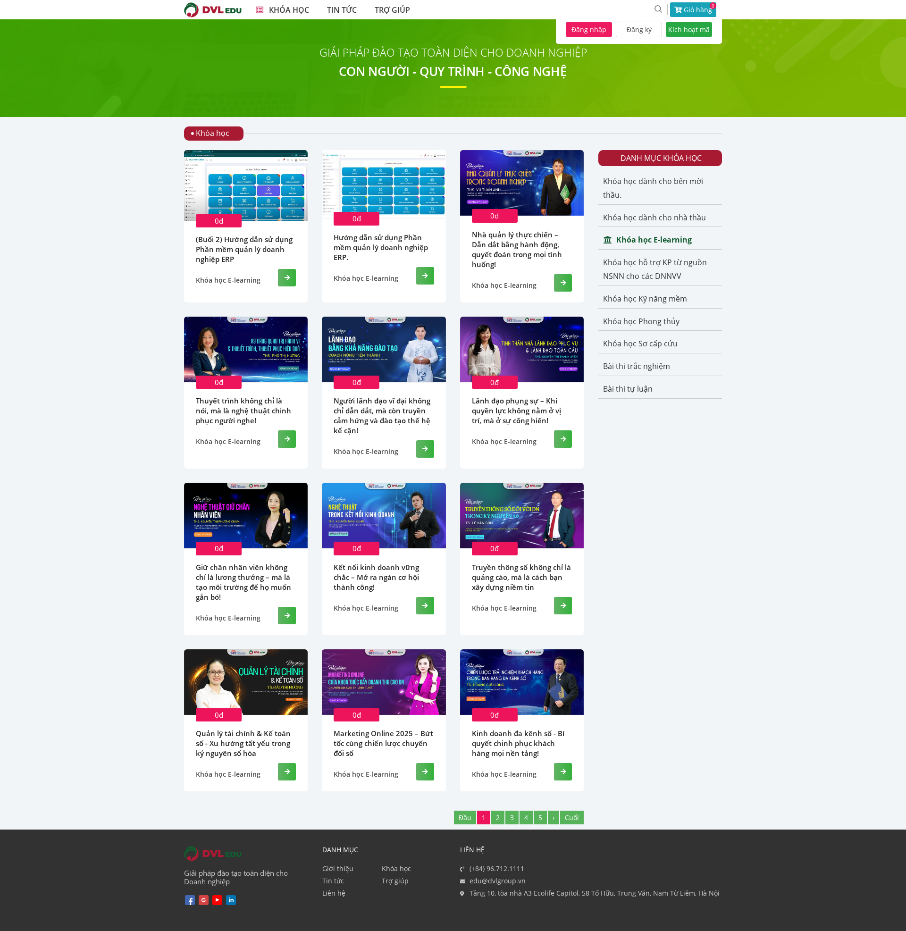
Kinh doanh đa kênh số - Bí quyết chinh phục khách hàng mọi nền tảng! (518, 743)
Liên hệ (333, 893)
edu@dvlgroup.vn (498, 880)
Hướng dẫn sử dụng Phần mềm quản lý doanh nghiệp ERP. (381, 247)
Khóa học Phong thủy (641, 321)
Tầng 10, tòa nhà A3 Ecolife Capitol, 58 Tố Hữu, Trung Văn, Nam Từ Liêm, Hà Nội (595, 893)
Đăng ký (639, 29)
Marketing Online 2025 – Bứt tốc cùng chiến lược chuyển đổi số (383, 743)
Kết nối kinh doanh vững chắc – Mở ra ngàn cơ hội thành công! (376, 577)
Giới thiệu (337, 868)
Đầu (465, 817)
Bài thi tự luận (628, 389)
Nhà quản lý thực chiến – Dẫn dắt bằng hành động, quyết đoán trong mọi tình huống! (517, 249)
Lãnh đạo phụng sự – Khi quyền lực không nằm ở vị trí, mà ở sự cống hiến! (516, 410)
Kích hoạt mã (689, 29)
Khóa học (396, 868)
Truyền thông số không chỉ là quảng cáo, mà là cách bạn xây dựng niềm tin (521, 577)
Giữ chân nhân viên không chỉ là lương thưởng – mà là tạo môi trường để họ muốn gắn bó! (243, 582)
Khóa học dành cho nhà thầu (654, 217)
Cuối (572, 817)
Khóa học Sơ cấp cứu (640, 343)
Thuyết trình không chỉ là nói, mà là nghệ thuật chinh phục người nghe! (243, 410)
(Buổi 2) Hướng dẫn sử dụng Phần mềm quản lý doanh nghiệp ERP (244, 249)
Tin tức (333, 880)
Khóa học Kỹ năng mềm (645, 299)
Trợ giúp (395, 880)
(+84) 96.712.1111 (497, 868)
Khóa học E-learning (228, 280)
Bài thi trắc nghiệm (636, 366)
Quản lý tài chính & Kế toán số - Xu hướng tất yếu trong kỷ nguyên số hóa (243, 743)
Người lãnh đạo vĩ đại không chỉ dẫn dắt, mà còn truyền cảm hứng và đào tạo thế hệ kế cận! (382, 415)
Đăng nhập (588, 29)
